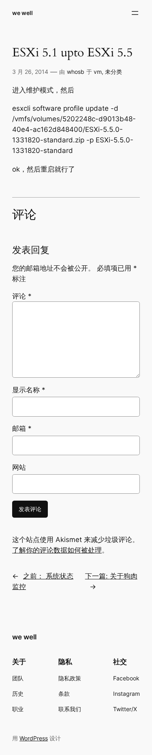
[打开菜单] (135, 13)
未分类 (113, 71)
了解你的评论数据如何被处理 (57, 550)
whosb (75, 71)
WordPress (33, 738)
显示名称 (28, 390)
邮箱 (22, 428)
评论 (22, 296)
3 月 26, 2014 (30, 71)
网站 (19, 467)
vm (98, 71)
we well (22, 12)
